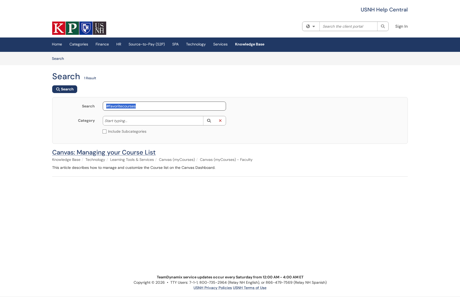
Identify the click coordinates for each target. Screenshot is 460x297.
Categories (78, 44)
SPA (175, 44)
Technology (196, 44)
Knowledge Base (249, 44)
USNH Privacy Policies (213, 287)
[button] (209, 120)
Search (60, 58)
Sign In (401, 26)
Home (57, 44)
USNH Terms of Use (249, 287)
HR (118, 44)
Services (220, 44)
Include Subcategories (127, 131)
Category (86, 120)
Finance (102, 44)
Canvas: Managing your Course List (104, 152)
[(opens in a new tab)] (79, 28)
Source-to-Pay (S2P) (147, 44)
